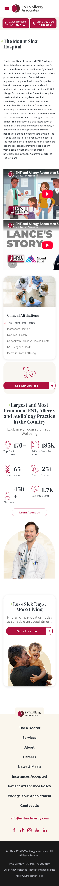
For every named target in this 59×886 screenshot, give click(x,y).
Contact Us (29, 806)
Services (29, 738)
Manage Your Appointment (29, 796)
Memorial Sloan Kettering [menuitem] (21, 353)
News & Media (29, 767)
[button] (7, 8)
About (29, 747)
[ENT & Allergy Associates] (27, 8)
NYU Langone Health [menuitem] (19, 347)
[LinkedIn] (45, 830)
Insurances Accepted (29, 776)
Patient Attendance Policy (29, 786)
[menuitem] (29, 728)
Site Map (30, 863)
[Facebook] (14, 830)
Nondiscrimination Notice (42, 869)
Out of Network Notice (15, 869)
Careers (29, 757)
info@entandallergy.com (30, 818)
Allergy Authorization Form (29, 875)
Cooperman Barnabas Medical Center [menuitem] (28, 341)
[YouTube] (37, 830)
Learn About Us (29, 512)
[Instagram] (29, 830)
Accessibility (43, 863)
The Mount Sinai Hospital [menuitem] (21, 322)
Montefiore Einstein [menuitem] (18, 328)
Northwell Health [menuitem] (17, 334)
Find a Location (27, 631)
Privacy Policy (16, 863)
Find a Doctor (29, 728)
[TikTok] (22, 830)
